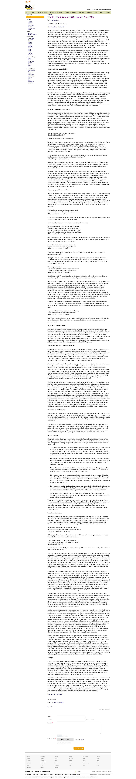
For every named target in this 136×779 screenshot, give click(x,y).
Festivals (30, 46)
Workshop (30, 82)
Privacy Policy (98, 771)
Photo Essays (31, 28)
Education (30, 24)
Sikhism (30, 53)
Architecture (31, 38)
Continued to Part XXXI (55, 694)
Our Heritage (30, 36)
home (27, 12)
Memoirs (30, 77)
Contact (74, 12)
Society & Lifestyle (31, 56)
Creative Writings (31, 68)
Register (108, 12)
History (29, 49)
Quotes (30, 78)
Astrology (30, 39)
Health (29, 58)
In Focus (29, 19)
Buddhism (30, 42)
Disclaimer (104, 771)
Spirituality (30, 54)
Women (30, 66)
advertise (89, 12)
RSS (96, 12)
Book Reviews (31, 70)
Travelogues (31, 81)
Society (30, 64)
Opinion (30, 26)
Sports (29, 29)
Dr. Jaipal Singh (54, 20)
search (67, 12)
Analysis (30, 21)
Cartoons (30, 22)
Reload (82, 739)
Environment (31, 25)
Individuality (31, 74)
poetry (39, 12)
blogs (45, 12)
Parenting (30, 59)
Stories (29, 80)
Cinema (30, 43)
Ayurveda (30, 41)
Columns (29, 31)
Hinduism (30, 47)
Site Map (109, 771)
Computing (30, 71)
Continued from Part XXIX (56, 27)
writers (52, 12)
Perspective (31, 61)
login (101, 12)
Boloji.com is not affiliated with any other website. (99, 9)
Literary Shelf (31, 76)
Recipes (30, 62)
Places (29, 52)
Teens (29, 65)
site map (81, 12)
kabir (33, 12)
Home (93, 771)
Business (30, 33)
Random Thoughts (32, 34)
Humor (29, 73)
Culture (29, 45)
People (29, 50)
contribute (59, 12)
